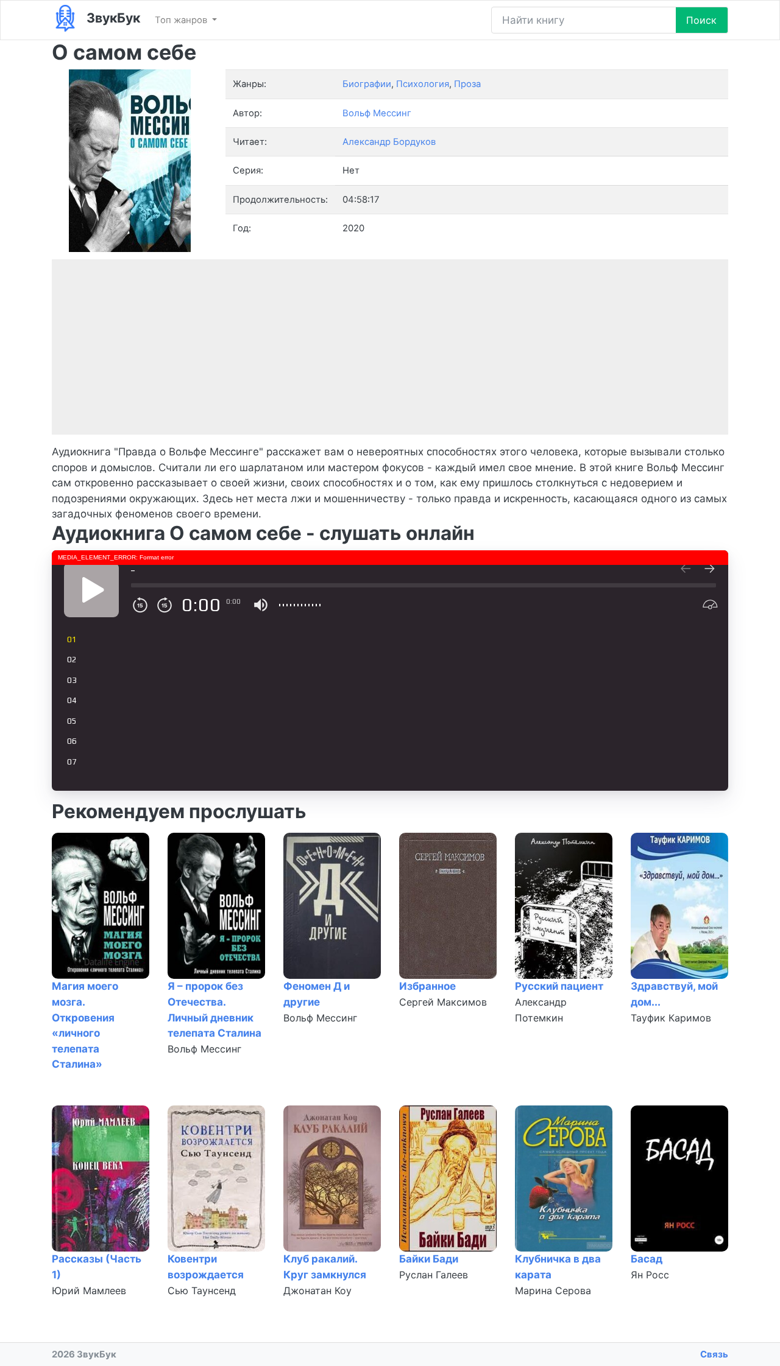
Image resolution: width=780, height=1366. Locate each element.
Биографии (366, 84)
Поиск (701, 20)
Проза (467, 84)
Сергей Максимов (443, 1002)
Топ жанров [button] (182, 20)
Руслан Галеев (433, 1275)
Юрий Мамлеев (89, 1290)
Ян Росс (650, 1275)
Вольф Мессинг (204, 1049)
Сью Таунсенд (202, 1290)
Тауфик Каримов (671, 1018)
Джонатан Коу (317, 1290)
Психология (422, 84)
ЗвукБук (111, 18)
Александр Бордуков (389, 141)
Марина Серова (553, 1290)
